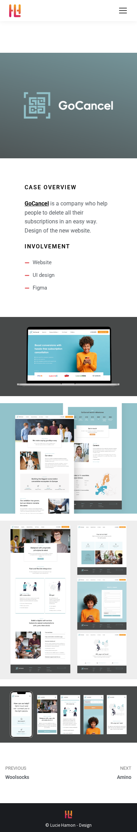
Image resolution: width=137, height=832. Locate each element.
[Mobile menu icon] (123, 11)
